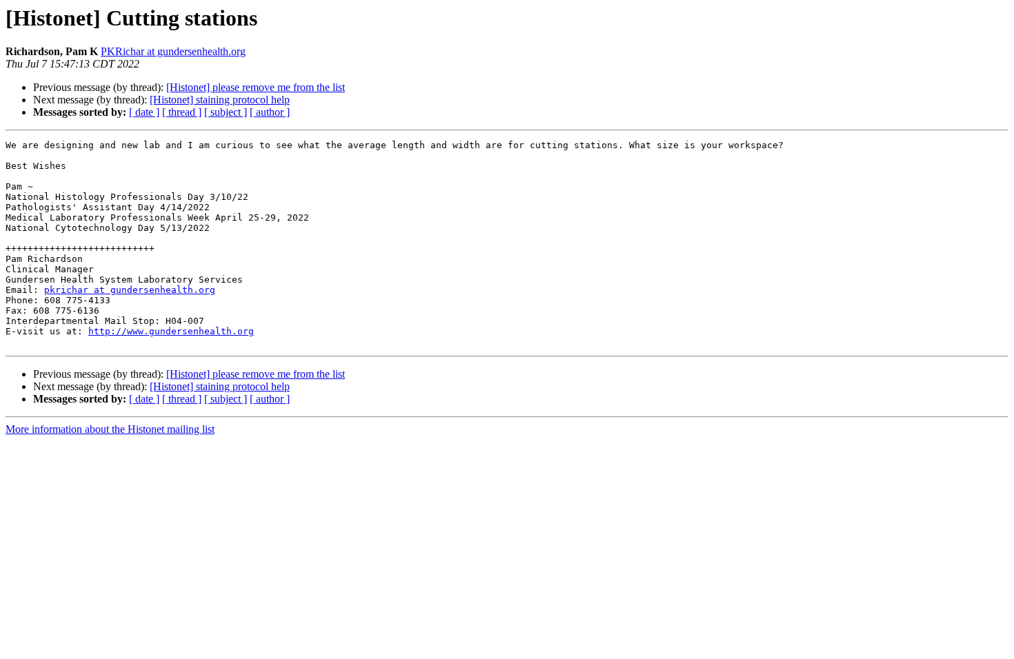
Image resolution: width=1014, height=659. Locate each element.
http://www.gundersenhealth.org (171, 331)
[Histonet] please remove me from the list (255, 87)
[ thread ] (181, 112)
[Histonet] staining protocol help (220, 99)
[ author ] (270, 112)
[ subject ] (225, 112)
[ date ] (144, 112)
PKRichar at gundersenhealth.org (173, 51)
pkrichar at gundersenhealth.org (129, 290)
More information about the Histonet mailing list (110, 429)
